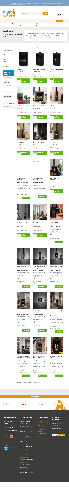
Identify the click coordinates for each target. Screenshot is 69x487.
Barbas (6, 59)
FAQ (64, 3)
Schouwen (44, 20)
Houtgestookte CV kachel (13, 21)
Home (5, 25)
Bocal (5, 61)
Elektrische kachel (38, 21)
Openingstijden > (24, 457)
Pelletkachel (26, 20)
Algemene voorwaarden (25, 483)
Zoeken (45, 13)
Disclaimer (14, 483)
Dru (5, 54)
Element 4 (7, 57)
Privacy (7, 483)
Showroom (28, 3)
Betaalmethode (42, 433)
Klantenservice (57, 3)
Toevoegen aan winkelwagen (23, 80)
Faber (5, 64)
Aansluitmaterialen (52, 20)
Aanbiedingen (60, 20)
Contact (50, 3)
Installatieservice (37, 3)
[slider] (3, 78)
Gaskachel (20, 20)
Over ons (44, 3)
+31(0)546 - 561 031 (17, 3)
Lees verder (26, 198)
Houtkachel (6, 20)
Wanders (6, 66)
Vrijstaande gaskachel (19, 25)
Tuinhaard (32, 20)
